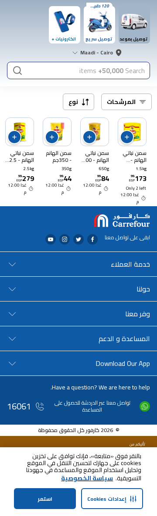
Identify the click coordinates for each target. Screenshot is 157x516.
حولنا (143, 288)
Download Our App (123, 363)
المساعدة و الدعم (124, 338)
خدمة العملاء (130, 264)
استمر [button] (45, 499)
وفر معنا (137, 313)
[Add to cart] (127, 137)
